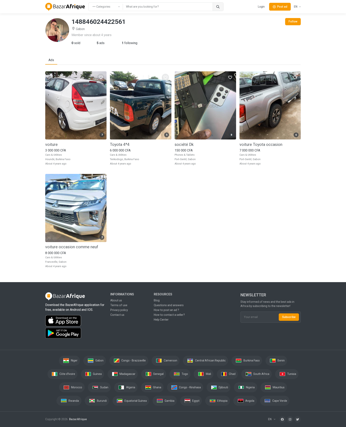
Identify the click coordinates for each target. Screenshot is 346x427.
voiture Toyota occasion (260, 144)
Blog (157, 300)
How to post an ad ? (166, 310)
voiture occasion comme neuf (71, 246)
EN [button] (296, 6)
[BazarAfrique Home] (65, 7)
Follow (293, 21)
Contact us (117, 314)
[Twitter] (297, 419)
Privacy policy (119, 310)
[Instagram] (290, 419)
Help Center (161, 319)
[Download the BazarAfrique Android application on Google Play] (75, 333)
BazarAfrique (77, 419)
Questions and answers (169, 305)
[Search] (218, 7)
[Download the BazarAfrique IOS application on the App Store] (75, 321)
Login (261, 6)
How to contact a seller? (169, 314)
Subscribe (289, 317)
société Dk (184, 144)
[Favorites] (100, 77)
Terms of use (118, 305)
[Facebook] (282, 419)
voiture (51, 144)
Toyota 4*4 (119, 144)
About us (116, 300)
